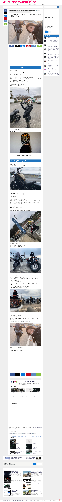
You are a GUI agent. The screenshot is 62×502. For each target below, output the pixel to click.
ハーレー (20, 433)
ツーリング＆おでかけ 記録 (25, 10)
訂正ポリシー (28, 500)
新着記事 (43, 4)
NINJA (11, 433)
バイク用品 (29, 4)
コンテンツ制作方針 (13, 500)
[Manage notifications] (59, 500)
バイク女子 (24, 433)
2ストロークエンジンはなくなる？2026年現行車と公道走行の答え (53, 70)
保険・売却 (35, 4)
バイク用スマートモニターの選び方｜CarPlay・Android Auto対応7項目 (53, 57)
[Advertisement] (25, 57)
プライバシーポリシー (33, 500)
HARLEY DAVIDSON (12, 10)
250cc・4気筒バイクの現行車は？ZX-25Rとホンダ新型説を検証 (53, 62)
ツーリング (38, 10)
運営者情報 (4, 500)
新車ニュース (19, 4)
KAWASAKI (18, 10)
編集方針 (8, 500)
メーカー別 (24, 4)
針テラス (34, 433)
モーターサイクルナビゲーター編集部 (27, 381)
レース (39, 4)
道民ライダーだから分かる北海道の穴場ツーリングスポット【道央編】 (53, 49)
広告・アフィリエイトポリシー (21, 500)
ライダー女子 (31, 10)
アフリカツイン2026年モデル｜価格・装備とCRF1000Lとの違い (53, 41)
